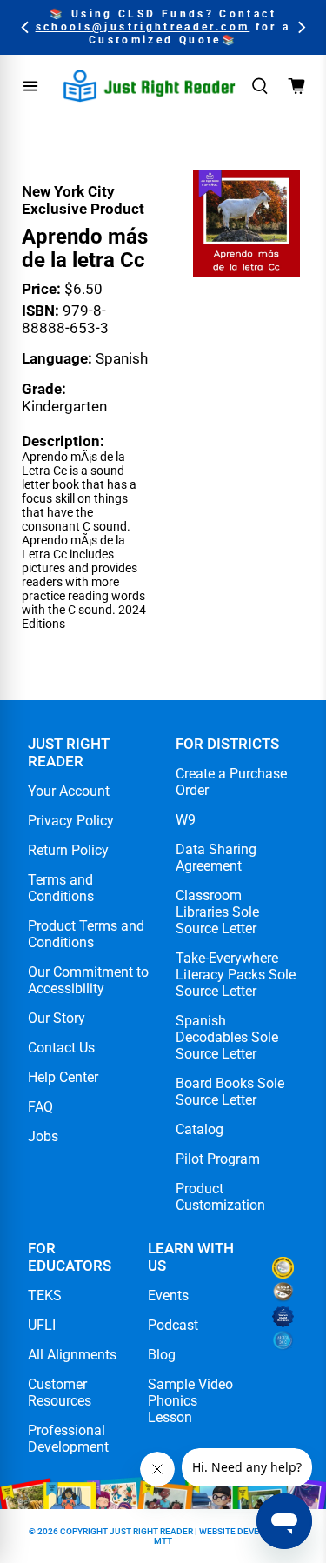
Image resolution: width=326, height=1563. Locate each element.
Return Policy (68, 850)
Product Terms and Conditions (86, 934)
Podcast (173, 1325)
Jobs (43, 1136)
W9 (186, 820)
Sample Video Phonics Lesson (190, 1401)
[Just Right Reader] (149, 86)
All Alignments (72, 1354)
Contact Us (61, 1047)
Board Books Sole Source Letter (230, 1091)
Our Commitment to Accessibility (88, 980)
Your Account (69, 791)
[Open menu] (30, 86)
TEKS (45, 1295)
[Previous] (25, 27)
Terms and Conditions (61, 888)
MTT (163, 1541)
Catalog (199, 1129)
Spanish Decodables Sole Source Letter (227, 1037)
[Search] (260, 86)
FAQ (40, 1107)
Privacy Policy (71, 820)
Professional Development (68, 1438)
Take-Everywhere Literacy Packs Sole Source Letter (236, 974)
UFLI (42, 1325)
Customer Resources (59, 1392)
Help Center (63, 1077)
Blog (162, 1354)
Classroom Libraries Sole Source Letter (217, 912)
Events (168, 1295)
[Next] (300, 27)
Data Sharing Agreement (216, 857)
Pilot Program (218, 1159)
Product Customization (220, 1196)
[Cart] (296, 86)
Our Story (56, 1018)
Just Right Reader (151, 1531)
